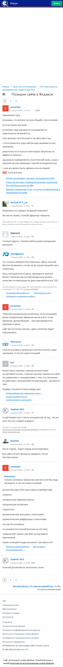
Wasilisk (14, 440)
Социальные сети (10, 605)
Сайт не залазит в (40, 546)
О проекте (7, 622)
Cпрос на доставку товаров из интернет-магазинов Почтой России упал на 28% (31, 184)
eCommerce (7, 617)
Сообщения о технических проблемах (21, 296)
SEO (4, 601)
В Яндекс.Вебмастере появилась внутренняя (24, 393)
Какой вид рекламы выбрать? (18, 546)
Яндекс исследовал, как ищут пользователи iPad (30, 178)
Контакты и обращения (13, 641)
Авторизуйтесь (21, 586)
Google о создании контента (17, 396)
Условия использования (13, 626)
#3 (32, 257)
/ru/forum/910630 (31, 289)
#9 (32, 470)
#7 (32, 412)
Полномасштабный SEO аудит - (18, 293)
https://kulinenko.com (11, 432)
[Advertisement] (31, 15)
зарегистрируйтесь (43, 586)
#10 (33, 562)
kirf (12, 362)
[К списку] (9, 95)
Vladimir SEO (17, 409)
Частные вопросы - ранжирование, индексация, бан (30, 88)
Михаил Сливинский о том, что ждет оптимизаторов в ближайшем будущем (33, 191)
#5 (32, 345)
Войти (57, 3)
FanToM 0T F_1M (19, 202)
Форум (5, 86)
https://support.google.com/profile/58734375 (20, 429)
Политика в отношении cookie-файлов (20, 634)
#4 (32, 309)
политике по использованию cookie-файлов (32, 663)
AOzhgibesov (17, 253)
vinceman (15, 107)
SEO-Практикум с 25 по (43, 293)
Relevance (15, 341)
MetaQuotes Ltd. (20, 649)
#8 (32, 444)
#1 (32, 205)
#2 (32, 236)
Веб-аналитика (9, 609)
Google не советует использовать (19, 400)
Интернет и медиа (10, 613)
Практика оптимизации (24, 86)
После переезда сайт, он (16, 550)
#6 (32, 365)
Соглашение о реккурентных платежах (20, 637)
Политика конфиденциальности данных (21, 630)
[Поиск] (48, 4)
